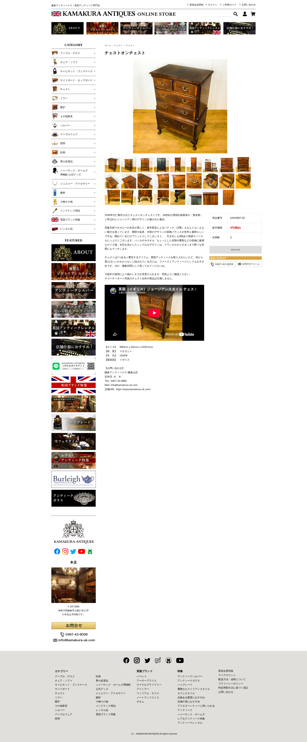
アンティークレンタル (189, 722)
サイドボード (62, 688)
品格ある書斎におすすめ (191, 697)
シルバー (60, 710)
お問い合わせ (249, 5)
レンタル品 (102, 710)
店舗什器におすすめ (188, 701)
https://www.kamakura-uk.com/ (133, 389)
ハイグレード (184, 684)
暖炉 (57, 701)
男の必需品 (102, 680)
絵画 (98, 676)
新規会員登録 (196, 5)
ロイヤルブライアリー (149, 684)
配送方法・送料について (232, 679)
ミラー (58, 697)
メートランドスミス (148, 697)
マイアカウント (227, 675)
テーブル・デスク (65, 676)
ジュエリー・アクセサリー (111, 693)
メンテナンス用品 (106, 705)
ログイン (212, 5)
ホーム (108, 45)
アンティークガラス (188, 680)
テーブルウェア (63, 714)
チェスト (118, 45)
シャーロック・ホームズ (191, 714)
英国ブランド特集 (106, 714)
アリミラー (143, 688)
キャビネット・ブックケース (71, 684)
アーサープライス (147, 680)
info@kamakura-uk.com (124, 385)
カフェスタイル (186, 693)
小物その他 (102, 701)
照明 (57, 718)
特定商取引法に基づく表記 (233, 687)
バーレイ (142, 676)
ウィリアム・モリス (148, 693)
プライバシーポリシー (230, 683)
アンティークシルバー (189, 676)
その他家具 (61, 705)
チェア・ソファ (63, 680)
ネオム (140, 701)
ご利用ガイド (229, 5)
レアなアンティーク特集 (191, 718)
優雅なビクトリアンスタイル (193, 688)
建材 (98, 697)
